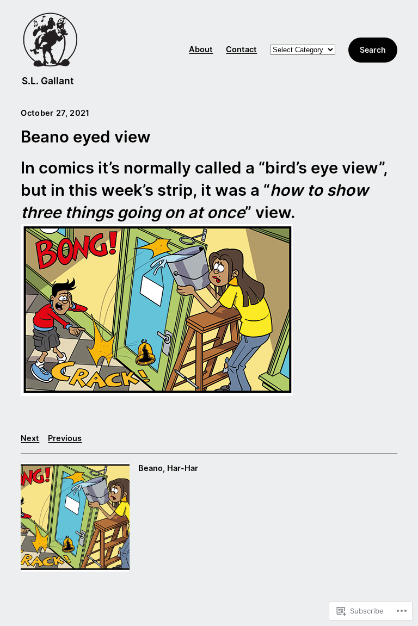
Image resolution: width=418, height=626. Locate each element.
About (201, 49)
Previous (65, 438)
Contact (241, 49)
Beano (150, 468)
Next (30, 438)
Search (373, 49)
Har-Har (182, 468)
